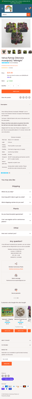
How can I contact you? (9, 233)
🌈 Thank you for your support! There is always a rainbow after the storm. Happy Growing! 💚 (16, 2)
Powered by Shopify (6, 395)
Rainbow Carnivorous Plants (16, 269)
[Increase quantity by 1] (18, 85)
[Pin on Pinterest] (23, 97)
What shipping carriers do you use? (13, 202)
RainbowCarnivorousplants (10, 65)
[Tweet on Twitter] (26, 97)
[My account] (26, 8)
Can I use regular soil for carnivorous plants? (13, 221)
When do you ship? (7, 192)
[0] (29, 8)
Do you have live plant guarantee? (12, 214)
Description (4, 104)
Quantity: (4, 85)
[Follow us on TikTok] (8, 376)
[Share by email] (29, 97)
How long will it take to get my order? (13, 197)
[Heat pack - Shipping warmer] (7, 312)
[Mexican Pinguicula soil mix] (21, 312)
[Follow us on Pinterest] (6, 376)
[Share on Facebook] (20, 97)
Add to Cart (7, 330)
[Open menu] (2, 8)
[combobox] (21, 326)
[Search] (28, 14)
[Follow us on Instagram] (3, 376)
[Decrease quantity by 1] (8, 85)
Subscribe (6, 363)
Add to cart (16, 91)
